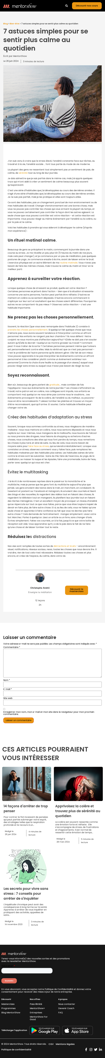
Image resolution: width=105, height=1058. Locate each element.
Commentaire (11, 647)
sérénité (23, 172)
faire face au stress (38, 446)
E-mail (7, 689)
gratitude (54, 384)
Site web (7, 698)
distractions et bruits (65, 546)
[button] (66, 6)
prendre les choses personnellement (28, 329)
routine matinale (69, 262)
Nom (6, 680)
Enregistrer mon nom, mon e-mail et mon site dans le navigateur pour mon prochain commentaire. (48, 713)
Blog (5, 23)
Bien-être (14, 23)
